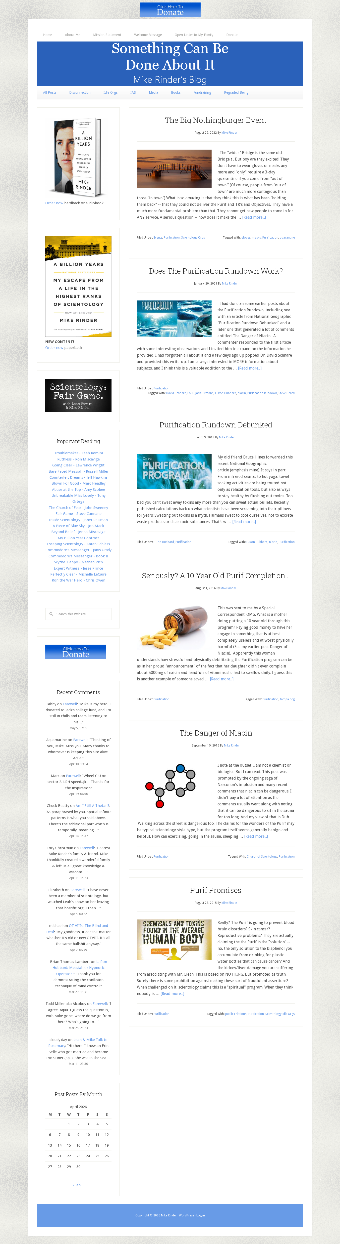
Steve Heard (287, 393)
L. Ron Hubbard (225, 393)
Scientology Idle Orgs (280, 1014)
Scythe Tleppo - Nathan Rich (78, 562)
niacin (242, 393)
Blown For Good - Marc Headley (79, 483)
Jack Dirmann (204, 393)
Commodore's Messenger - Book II (78, 556)
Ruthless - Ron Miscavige (78, 459)
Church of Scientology (262, 856)
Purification (172, 237)
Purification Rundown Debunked (216, 424)
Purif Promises (215, 890)
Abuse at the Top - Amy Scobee (78, 489)
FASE (190, 393)
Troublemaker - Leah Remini (78, 453)
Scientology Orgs (193, 237)
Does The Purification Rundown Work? (216, 271)
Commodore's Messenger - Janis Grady (79, 550)
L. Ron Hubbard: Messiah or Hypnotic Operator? (80, 967)
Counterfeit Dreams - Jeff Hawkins (79, 477)
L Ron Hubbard (164, 542)
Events (158, 237)
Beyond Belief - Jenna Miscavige (78, 532)
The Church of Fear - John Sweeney (78, 507)
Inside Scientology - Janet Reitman (78, 520)
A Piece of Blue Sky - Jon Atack (78, 526)
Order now (54, 203)
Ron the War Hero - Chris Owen (78, 580)
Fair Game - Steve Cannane (79, 513)
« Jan (76, 1185)
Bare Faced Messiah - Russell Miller (79, 471)
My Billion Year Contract (78, 538)
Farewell (70, 704)
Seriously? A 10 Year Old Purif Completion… (216, 575)
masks (256, 237)
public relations (235, 1014)
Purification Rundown (262, 393)
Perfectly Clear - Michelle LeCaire (78, 574)
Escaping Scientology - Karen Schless (78, 544)
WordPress (186, 1215)
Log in (200, 1215)
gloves (245, 237)
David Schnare (176, 393)
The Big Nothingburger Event (216, 120)
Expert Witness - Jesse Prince (78, 568)
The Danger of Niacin (215, 733)
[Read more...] (254, 217)
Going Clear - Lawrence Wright (78, 465)
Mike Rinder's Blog (170, 63)
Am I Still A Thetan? (92, 805)
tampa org (287, 699)
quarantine (287, 237)
